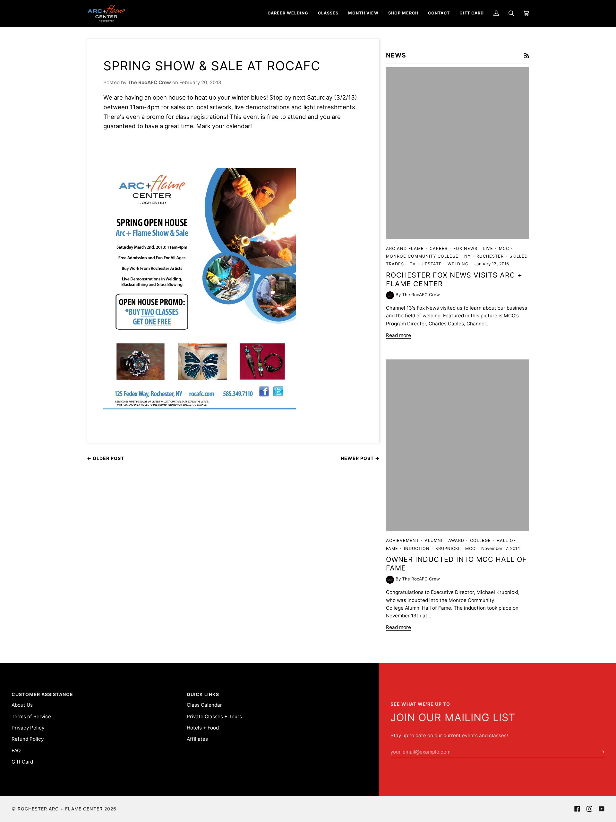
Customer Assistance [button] (42, 694)
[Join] (595, 752)
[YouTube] (601, 809)
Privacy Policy (28, 728)
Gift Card (22, 762)
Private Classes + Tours (214, 716)
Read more (398, 335)
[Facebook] (577, 809)
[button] (288, 13)
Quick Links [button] (203, 694)
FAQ (16, 750)
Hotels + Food (203, 728)
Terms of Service (31, 716)
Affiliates (197, 739)
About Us (22, 705)
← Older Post (105, 458)
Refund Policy (28, 739)
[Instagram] (589, 809)
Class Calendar (204, 705)
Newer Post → (360, 458)
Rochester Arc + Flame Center (60, 808)
